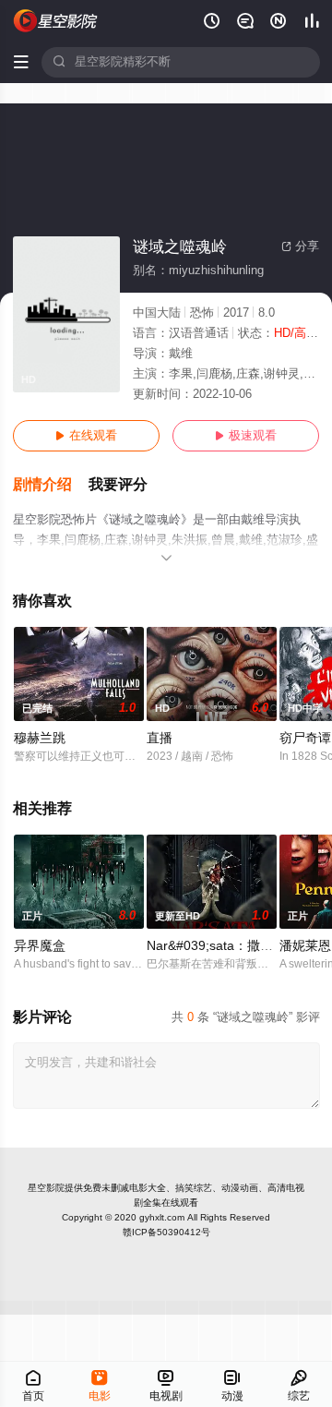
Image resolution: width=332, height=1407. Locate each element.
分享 (300, 246)
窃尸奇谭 (305, 738)
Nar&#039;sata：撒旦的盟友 (229, 946)
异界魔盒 (39, 946)
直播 (159, 738)
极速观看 (246, 435)
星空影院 (46, 1188)
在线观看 (86, 435)
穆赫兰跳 (39, 738)
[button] (51, 485)
